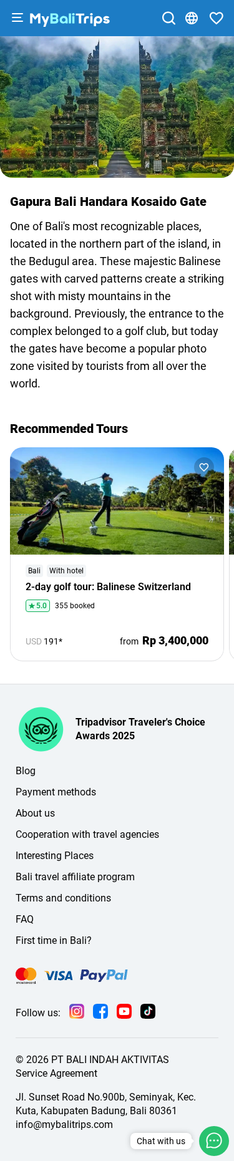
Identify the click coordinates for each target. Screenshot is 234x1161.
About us (35, 813)
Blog (26, 771)
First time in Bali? (54, 940)
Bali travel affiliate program (75, 877)
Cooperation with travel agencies (87, 834)
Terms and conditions (63, 898)
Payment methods (56, 792)
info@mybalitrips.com (64, 1124)
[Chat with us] (214, 1141)
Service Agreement (56, 1073)
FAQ (25, 919)
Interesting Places (55, 856)
